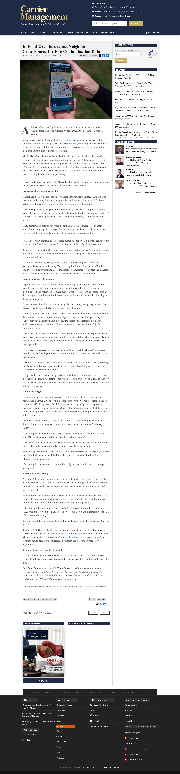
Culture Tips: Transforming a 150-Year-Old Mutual (115, 7)
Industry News (29, 599)
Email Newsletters (100, 705)
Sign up (121, 60)
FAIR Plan (65, 442)
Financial (60, 715)
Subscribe (128, 715)
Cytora (59, 736)
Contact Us (129, 721)
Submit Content (131, 705)
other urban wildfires (46, 284)
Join (148, 32)
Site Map (116, 767)
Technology (61, 710)
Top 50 (94, 32)
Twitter (95, 710)
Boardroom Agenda (64, 705)
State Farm (73, 537)
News (33, 32)
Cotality (59, 731)
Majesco (59, 747)
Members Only (107, 32)
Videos (147, 692)
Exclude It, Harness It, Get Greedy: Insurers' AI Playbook (118, 11)
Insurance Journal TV (134, 754)
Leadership (56, 32)
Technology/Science (47, 599)
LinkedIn (96, 721)
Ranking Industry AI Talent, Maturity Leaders (113, 15)
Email (94, 55)
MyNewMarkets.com (134, 759)
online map (86, 200)
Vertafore (60, 757)
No (104, 612)
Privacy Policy (91, 767)
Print (84, 55)
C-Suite (24, 32)
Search (137, 23)
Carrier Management (134, 733)
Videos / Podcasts (29, 734)
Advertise (128, 710)
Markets (69, 32)
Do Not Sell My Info (99, 726)
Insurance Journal (133, 738)
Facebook (96, 715)
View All (43, 680)
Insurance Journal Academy (136, 749)
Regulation (82, 32)
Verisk (58, 752)
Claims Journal (132, 743)
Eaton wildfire (64, 139)
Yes (93, 612)
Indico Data (61, 741)
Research (43, 32)
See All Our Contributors (145, 192)
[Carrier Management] (53, 13)
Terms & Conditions (105, 767)
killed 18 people (45, 143)
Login (156, 32)
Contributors (27, 740)
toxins (74, 143)
